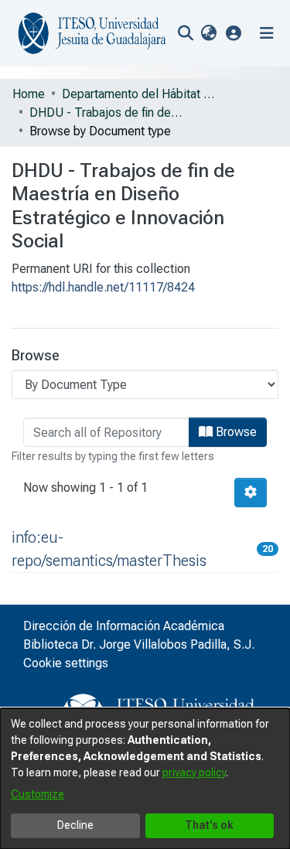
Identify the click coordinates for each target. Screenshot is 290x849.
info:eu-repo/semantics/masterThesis (109, 549)
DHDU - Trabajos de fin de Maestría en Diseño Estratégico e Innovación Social (106, 112)
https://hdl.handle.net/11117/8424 (103, 287)
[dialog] (145, 778)
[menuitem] (208, 33)
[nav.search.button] (185, 33)
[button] (234, 33)
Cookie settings (65, 663)
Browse (235, 431)
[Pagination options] (250, 492)
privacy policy (194, 772)
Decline (75, 825)
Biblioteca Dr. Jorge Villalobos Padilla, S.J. (138, 644)
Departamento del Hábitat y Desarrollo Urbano (139, 94)
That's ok (209, 825)
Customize (37, 794)
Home (28, 94)
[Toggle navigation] (266, 33)
